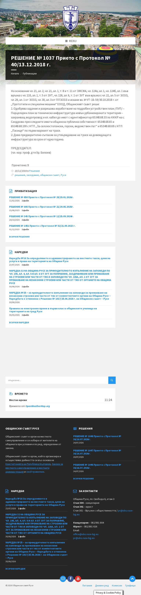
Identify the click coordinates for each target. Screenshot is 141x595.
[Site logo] (71, 30)
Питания (87, 585)
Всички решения (19, 236)
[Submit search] (112, 380)
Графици (130, 585)
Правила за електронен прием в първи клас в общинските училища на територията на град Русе (53, 310)
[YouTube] (78, 579)
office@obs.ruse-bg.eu (85, 534)
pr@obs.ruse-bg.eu (84, 538)
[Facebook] (70, 579)
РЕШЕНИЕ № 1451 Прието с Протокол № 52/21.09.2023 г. (42, 225)
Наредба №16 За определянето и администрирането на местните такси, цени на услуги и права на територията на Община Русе (59, 260)
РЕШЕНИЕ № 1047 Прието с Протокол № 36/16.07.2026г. (97, 452)
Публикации (30, 73)
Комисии (117, 585)
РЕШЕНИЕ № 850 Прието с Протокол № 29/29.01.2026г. (41, 197)
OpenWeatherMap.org (38, 406)
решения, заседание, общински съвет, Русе (40, 175)
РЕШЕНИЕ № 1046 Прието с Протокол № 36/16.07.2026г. (97, 466)
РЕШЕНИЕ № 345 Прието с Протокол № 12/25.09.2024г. (41, 216)
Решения (34, 170)
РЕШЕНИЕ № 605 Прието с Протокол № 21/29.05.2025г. (41, 206)
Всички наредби (19, 322)
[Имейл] (63, 579)
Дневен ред (102, 585)
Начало (15, 73)
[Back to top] (132, 579)
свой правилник (35, 471)
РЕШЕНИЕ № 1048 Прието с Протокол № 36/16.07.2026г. (97, 437)
